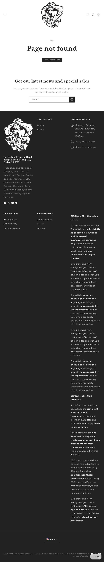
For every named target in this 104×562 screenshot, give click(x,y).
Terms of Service (12, 228)
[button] (5, 15)
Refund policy (41, 553)
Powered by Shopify (25, 553)
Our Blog (41, 228)
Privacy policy (54, 553)
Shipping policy (83, 553)
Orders (40, 125)
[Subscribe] (72, 100)
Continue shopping (52, 59)
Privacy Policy (10, 219)
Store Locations (44, 219)
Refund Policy (10, 224)
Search (40, 224)
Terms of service (68, 553)
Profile (40, 129)
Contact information (81, 556)
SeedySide (13, 553)
